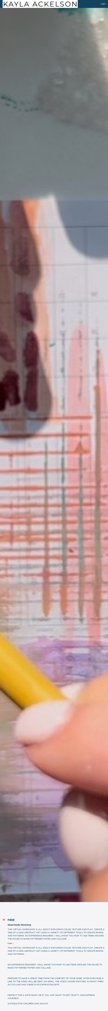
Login (103, 4)
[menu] (102, 4)
